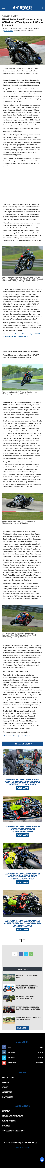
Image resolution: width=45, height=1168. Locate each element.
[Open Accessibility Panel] (42, 1159)
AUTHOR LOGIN (22, 1147)
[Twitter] (26, 954)
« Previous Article (9, 736)
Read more (22, 788)
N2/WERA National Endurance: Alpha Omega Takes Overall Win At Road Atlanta (22, 923)
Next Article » (26, 736)
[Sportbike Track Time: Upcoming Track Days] (9, 998)
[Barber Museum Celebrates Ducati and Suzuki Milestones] (9, 1009)
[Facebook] (21, 954)
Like (41, 1047)
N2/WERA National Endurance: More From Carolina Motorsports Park (22, 829)
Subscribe (39, 1062)
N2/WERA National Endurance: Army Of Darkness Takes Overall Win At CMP (22, 876)
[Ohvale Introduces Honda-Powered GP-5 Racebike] (9, 988)
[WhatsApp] (31, 954)
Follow (40, 1052)
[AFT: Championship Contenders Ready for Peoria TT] (9, 1020)
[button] (3, 8)
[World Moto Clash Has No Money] (9, 977)
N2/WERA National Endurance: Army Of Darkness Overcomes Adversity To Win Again (22, 781)
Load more (21, 1028)
